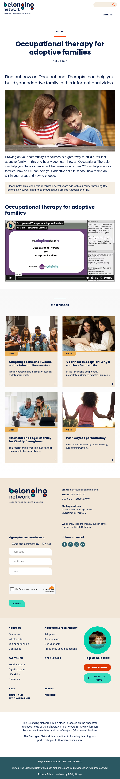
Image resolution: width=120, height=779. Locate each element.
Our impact (15, 634)
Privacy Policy (45, 774)
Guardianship (52, 644)
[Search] (113, 4)
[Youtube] (82, 544)
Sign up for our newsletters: (27, 537)
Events (49, 688)
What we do (15, 639)
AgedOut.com (17, 669)
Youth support (17, 664)
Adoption (50, 634)
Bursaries (14, 679)
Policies (50, 695)
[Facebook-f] (64, 544)
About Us (15, 628)
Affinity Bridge (75, 774)
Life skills (14, 674)
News (12, 688)
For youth (16, 658)
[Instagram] (70, 544)
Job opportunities (19, 644)
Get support (53, 658)
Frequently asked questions (61, 648)
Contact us (15, 648)
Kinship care (52, 639)
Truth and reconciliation (19, 696)
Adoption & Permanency (61, 628)
